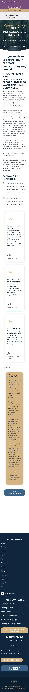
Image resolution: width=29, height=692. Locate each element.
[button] (20, 10)
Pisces (3, 587)
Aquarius (4, 583)
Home (4, 40)
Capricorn (4, 579)
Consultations (6, 612)
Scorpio (3, 571)
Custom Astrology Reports (10, 620)
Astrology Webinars (7, 604)
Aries (3, 543)
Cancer (3, 555)
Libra (3, 567)
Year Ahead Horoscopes (9, 616)
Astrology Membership (14, 640)
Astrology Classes (7, 608)
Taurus (3, 547)
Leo (2, 559)
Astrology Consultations (12, 40)
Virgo (3, 563)
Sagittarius (5, 575)
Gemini (3, 551)
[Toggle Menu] (25, 15)
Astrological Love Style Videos (11, 624)
